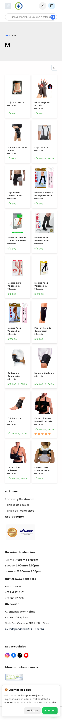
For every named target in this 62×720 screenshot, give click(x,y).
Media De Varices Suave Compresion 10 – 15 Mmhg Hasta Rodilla (17, 242)
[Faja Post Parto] (17, 88)
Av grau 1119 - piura (16, 617)
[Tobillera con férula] (17, 404)
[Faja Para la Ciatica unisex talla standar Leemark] (17, 179)
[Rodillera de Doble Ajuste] (17, 133)
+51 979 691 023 (14, 586)
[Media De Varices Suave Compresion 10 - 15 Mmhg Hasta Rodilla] (17, 224)
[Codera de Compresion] (17, 359)
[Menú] (8, 6)
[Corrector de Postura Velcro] (44, 453)
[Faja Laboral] (44, 133)
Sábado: (22, 565)
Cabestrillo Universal (13, 469)
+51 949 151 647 (14, 592)
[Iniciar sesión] (42, 6)
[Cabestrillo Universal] (17, 453)
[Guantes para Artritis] (44, 88)
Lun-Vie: (21, 560)
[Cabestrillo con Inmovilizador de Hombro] (44, 404)
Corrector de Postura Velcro (42, 469)
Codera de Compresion (13, 374)
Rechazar (32, 710)
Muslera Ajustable (44, 373)
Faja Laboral (41, 147)
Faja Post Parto (15, 102)
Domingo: (11, 571)
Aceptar (50, 710)
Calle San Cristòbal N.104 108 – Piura (27, 623)
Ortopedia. (11, 105)
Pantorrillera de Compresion (42, 329)
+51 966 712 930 (14, 598)
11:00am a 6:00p (27, 571)
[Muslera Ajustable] (44, 359)
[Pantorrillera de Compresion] (44, 314)
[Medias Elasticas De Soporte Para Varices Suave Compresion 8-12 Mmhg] (44, 179)
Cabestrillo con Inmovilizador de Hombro (43, 421)
